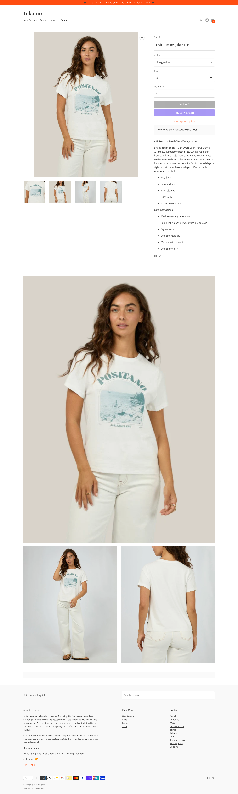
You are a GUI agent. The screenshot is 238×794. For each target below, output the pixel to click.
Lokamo (41, 784)
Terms (173, 729)
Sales (64, 20)
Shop (43, 20)
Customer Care (177, 726)
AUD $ (27, 778)
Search (173, 716)
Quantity (159, 86)
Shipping (174, 746)
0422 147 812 (29, 764)
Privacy (173, 733)
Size (156, 71)
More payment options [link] (184, 121)
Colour (157, 55)
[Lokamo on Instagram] (212, 777)
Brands (53, 20)
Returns (174, 736)
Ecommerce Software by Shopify (36, 788)
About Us (174, 719)
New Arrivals (30, 20)
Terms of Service (177, 740)
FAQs (172, 723)
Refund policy (176, 743)
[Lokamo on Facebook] (208, 777)
